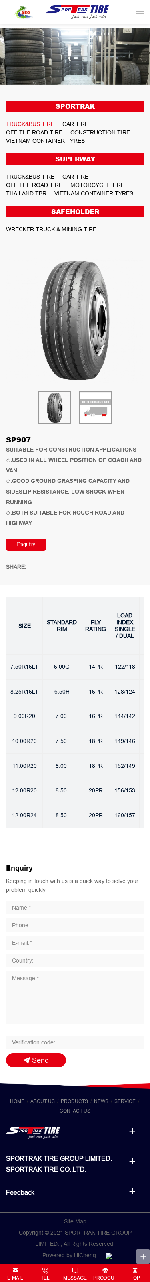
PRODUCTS (74, 1101)
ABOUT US (42, 1101)
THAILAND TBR (26, 193)
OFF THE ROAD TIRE (34, 132)
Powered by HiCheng (69, 1255)
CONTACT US (75, 1111)
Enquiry (26, 544)
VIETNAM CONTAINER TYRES (45, 141)
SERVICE (125, 1101)
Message (75, 1278)
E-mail (15, 1278)
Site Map (75, 1221)
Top (135, 1278)
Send (40, 1060)
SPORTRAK (75, 106)
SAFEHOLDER (75, 211)
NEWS (101, 1101)
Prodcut (105, 1278)
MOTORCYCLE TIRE (97, 185)
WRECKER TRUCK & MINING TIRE (51, 229)
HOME (17, 1101)
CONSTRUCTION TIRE (100, 132)
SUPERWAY (75, 159)
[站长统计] (109, 1255)
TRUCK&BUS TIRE (30, 124)
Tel (45, 1278)
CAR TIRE (75, 124)
